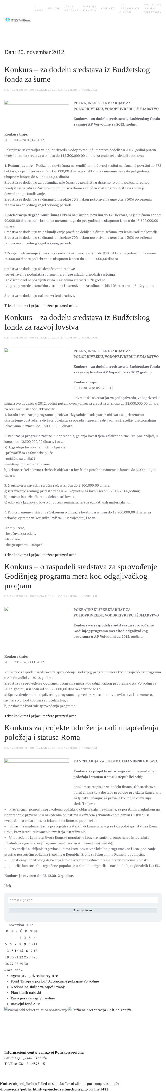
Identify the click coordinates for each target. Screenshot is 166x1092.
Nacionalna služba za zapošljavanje (38, 986)
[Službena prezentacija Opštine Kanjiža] (100, 1009)
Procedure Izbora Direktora (153, 8)
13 (12, 950)
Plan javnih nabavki (26, 992)
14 (16, 950)
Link (7, 885)
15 (21, 950)
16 (26, 950)
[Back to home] (19, 19)
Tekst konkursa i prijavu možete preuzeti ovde (40, 554)
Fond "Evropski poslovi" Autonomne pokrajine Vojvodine (55, 981)
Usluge (54, 8)
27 (12, 963)
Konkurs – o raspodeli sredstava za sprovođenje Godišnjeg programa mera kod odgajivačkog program (80, 576)
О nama (39, 8)
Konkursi (89, 89)
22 (21, 957)
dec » (19, 970)
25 (35, 957)
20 (12, 957)
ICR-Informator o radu (129, 8)
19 (7, 957)
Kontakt (108, 8)
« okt (8, 970)
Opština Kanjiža (89, 8)
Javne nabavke (71, 8)
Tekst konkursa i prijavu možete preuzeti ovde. (40, 305)
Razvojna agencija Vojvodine (33, 998)
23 (26, 957)
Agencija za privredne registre (34, 975)
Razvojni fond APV (25, 1003)
